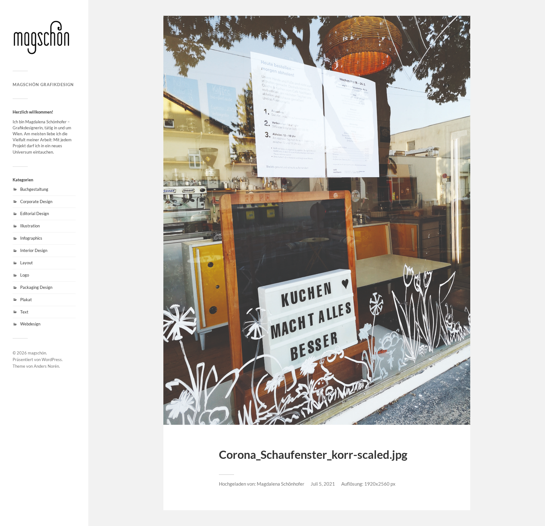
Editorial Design (34, 213)
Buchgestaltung (34, 189)
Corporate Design (36, 201)
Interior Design (33, 250)
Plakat (26, 299)
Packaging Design (36, 287)
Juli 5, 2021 (323, 484)
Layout (26, 262)
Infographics (31, 238)
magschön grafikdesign (43, 84)
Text (24, 311)
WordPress (52, 359)
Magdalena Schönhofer (280, 484)
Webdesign (30, 323)
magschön (37, 352)
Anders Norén (46, 366)
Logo (24, 275)
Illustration (30, 225)
